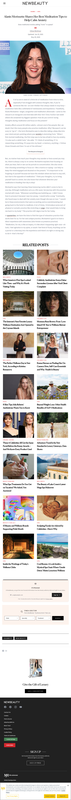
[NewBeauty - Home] (35, 3)
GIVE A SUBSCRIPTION (35, 691)
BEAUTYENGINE (42, 440)
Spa (38, 11)
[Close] (68, 785)
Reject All (62, 796)
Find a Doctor (8, 719)
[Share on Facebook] (3, 651)
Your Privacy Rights (12, 796)
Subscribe (9, 745)
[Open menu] (4, 3)
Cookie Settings (10, 739)
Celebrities (42, 318)
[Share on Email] (6, 651)
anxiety (39, 134)
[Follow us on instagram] (15, 707)
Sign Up (56, 595)
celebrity (8, 638)
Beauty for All (9, 523)
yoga (43, 208)
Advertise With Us (9, 722)
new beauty (21, 638)
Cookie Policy (8, 732)
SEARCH (58, 618)
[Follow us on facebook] (5, 707)
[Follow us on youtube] (21, 707)
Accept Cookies (49, 796)
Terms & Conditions (10, 735)
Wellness (7, 277)
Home (33, 11)
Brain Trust (7, 725)
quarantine (11, 215)
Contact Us (7, 712)
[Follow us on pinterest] (10, 707)
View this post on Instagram (35, 151)
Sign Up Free (35, 763)
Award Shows (8, 440)
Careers (6, 715)
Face (39, 277)
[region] (35, 791)
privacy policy (49, 599)
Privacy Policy (8, 729)
